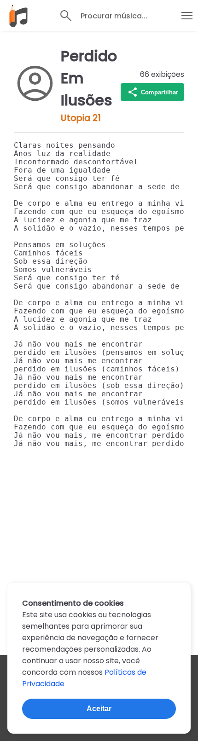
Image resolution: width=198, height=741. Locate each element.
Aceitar (99, 708)
